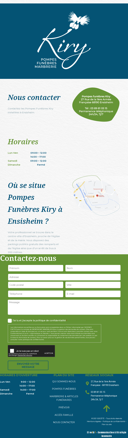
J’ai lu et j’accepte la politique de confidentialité (39, 320)
